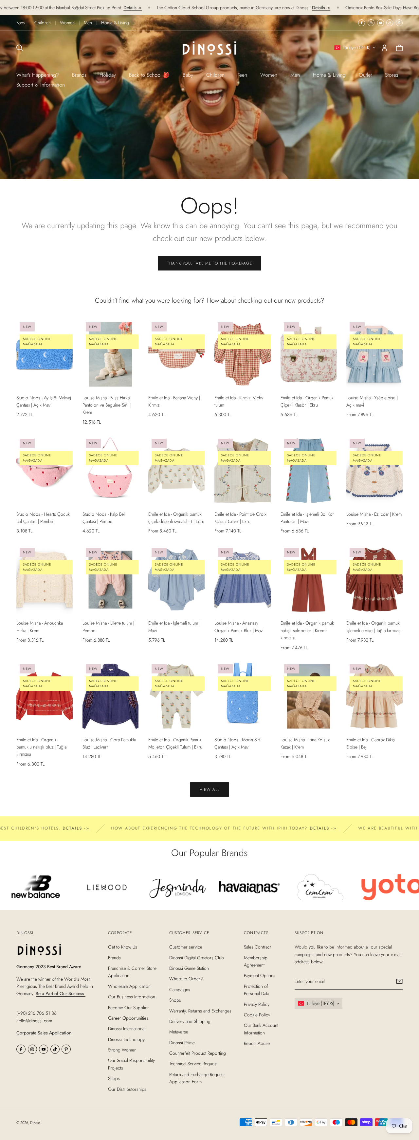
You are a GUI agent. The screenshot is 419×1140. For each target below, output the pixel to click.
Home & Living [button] (329, 75)
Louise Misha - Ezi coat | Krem (374, 514)
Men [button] (295, 75)
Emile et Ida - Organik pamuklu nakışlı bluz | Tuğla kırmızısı (41, 747)
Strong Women (122, 1050)
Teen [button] (242, 75)
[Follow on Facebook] (361, 22)
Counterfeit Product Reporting (197, 1053)
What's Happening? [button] (37, 75)
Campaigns (179, 989)
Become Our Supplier (128, 1007)
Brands (79, 75)
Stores (391, 75)
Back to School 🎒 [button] (149, 75)
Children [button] (215, 75)
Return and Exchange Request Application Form (197, 1078)
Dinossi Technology (126, 1039)
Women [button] (268, 75)
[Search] (19, 48)
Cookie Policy (257, 1014)
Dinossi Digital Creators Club (196, 957)
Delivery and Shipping (189, 1021)
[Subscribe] (399, 981)
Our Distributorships (127, 1089)
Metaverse (178, 1032)
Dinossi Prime (182, 1042)
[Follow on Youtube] (380, 22)
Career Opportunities (128, 1018)
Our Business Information (131, 996)
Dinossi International (126, 1028)
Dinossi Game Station (189, 968)
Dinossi (36, 1122)
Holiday (108, 75)
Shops (114, 1078)
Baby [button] (188, 75)
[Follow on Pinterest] (399, 22)
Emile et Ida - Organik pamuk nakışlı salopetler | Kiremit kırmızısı (307, 630)
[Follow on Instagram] (371, 22)
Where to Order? (186, 978)
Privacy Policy (256, 1004)
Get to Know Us (122, 947)
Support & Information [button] (40, 85)
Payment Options (259, 975)
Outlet (365, 75)
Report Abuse (257, 1043)
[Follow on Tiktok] (389, 22)
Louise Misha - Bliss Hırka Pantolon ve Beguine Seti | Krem (106, 405)
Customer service (185, 947)
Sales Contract (257, 947)
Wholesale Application (129, 986)
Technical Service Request (193, 1063)
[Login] (384, 48)
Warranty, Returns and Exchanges (200, 1010)
